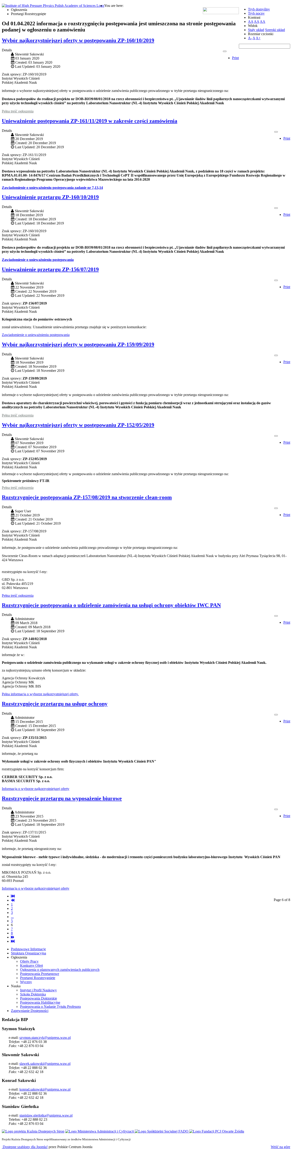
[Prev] (12, 900)
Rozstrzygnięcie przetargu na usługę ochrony (54, 704)
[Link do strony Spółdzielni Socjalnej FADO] (162, 1131)
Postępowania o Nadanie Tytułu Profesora (50, 1006)
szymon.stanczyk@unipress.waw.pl (45, 1038)
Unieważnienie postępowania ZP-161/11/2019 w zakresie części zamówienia (89, 121)
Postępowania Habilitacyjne (40, 1002)
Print (235, 58)
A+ (258, 38)
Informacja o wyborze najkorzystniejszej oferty (35, 789)
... (12, 917)
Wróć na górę (280, 1147)
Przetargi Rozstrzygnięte (37, 978)
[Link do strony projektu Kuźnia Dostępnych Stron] (33, 1131)
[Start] (13, 896)
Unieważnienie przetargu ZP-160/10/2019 (50, 197)
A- (250, 38)
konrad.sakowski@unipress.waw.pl (44, 1089)
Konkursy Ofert (31, 965)
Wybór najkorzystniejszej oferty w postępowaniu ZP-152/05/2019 (78, 425)
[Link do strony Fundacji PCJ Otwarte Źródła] (216, 1131)
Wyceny (26, 982)
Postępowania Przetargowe (39, 974)
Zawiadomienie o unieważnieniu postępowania (38, 260)
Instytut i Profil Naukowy (38, 990)
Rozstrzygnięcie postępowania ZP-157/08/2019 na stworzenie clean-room (87, 497)
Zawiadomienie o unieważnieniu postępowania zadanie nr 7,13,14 (52, 188)
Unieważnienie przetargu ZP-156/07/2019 (50, 269)
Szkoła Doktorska (33, 994)
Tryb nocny (256, 13)
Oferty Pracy (29, 961)
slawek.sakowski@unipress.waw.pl (44, 1064)
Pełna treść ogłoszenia (18, 111)
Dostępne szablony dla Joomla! (25, 1147)
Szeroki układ (275, 30)
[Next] (12, 937)
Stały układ (256, 30)
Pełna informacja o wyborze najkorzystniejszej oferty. (40, 694)
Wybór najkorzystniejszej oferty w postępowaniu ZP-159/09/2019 (78, 344)
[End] (13, 941)
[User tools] (225, 51)
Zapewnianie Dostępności (29, 1011)
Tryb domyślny (259, 9)
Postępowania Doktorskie (38, 998)
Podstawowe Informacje (28, 949)
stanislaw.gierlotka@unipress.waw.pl (46, 1115)
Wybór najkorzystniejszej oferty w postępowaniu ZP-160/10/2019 (78, 40)
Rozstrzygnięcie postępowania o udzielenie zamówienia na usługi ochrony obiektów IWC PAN (111, 605)
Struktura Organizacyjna (28, 953)
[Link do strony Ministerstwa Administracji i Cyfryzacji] (100, 1131)
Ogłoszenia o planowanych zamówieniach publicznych (59, 970)
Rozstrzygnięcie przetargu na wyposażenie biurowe (62, 798)
